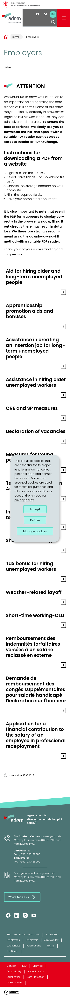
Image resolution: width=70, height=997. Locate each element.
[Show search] (53, 21)
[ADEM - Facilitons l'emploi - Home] (11, 18)
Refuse (35, 520)
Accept (35, 509)
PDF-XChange (45, 142)
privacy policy (24, 500)
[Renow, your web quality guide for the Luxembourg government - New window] (11, 994)
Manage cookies (35, 531)
